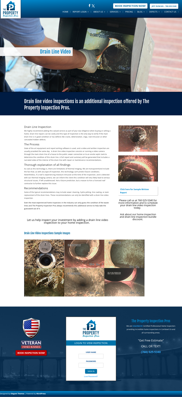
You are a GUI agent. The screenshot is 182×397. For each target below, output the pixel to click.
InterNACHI (138, 326)
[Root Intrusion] (44, 296)
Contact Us (170, 12)
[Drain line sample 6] (124, 267)
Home (65, 12)
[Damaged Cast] (84, 296)
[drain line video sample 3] (124, 296)
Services (114, 12)
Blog (140, 12)
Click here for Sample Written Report (134, 191)
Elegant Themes (17, 393)
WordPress (41, 393)
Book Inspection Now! (130, 6)
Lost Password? (91, 376)
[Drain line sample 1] (44, 267)
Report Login (80, 12)
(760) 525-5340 (151, 352)
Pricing (129, 12)
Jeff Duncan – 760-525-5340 (164, 6)
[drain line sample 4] (84, 267)
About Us (98, 12)
